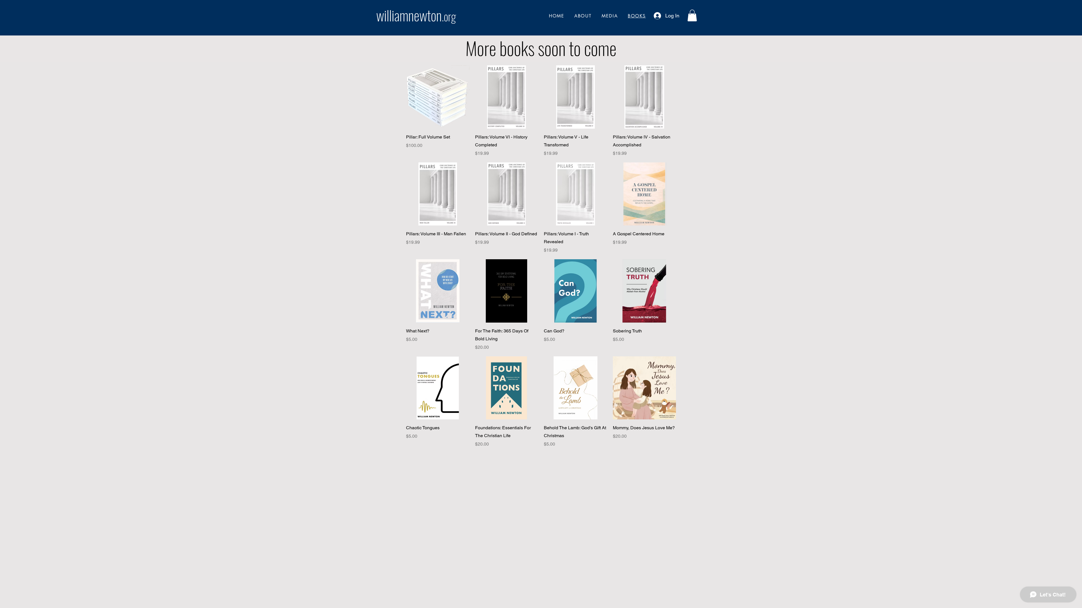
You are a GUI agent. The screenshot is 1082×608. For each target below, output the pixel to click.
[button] (692, 15)
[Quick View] (437, 97)
